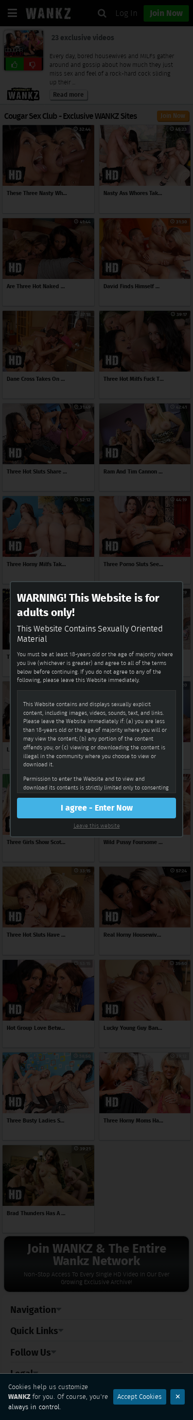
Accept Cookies (139, 1396)
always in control (34, 1407)
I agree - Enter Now (97, 808)
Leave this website (97, 825)
